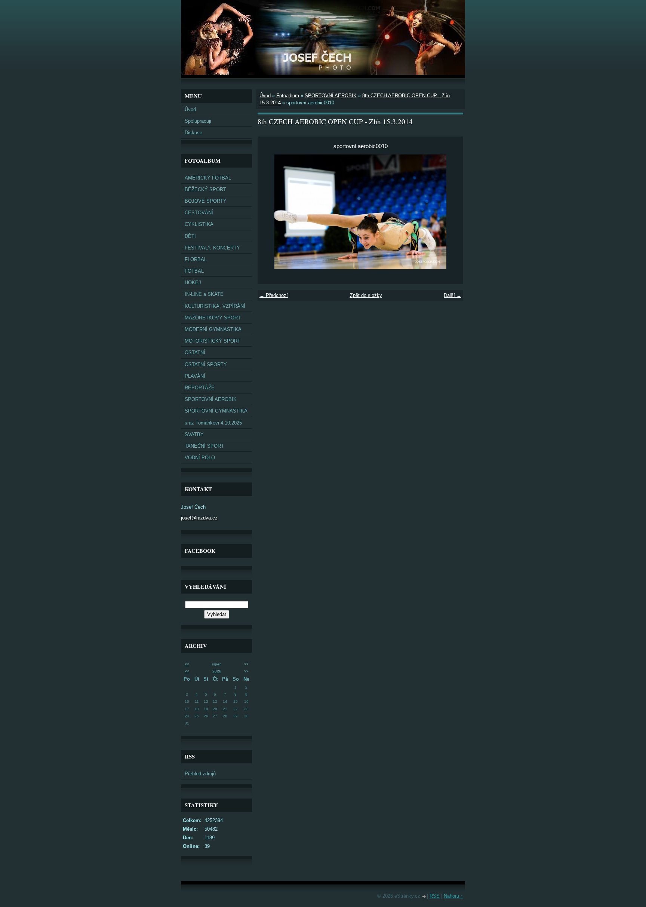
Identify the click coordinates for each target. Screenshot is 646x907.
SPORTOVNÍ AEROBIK (211, 399)
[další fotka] (451, 211)
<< (187, 664)
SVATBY (194, 434)
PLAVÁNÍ (195, 376)
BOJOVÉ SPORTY (206, 201)
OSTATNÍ (195, 352)
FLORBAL (196, 259)
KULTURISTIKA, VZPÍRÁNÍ (215, 306)
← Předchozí (273, 295)
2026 (216, 671)
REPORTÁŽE (200, 387)
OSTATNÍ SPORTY (206, 364)
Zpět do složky (366, 295)
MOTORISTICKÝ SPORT (212, 341)
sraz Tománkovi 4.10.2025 (213, 423)
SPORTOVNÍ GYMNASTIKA (216, 411)
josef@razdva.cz (199, 518)
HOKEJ (193, 282)
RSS (435, 896)
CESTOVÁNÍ (199, 212)
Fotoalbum (287, 95)
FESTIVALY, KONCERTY (212, 248)
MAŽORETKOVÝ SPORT (213, 318)
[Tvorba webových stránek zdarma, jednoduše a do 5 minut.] (424, 896)
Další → (452, 295)
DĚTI (190, 236)
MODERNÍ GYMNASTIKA (213, 329)
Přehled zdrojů (200, 773)
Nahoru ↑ (453, 896)
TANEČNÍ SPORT (204, 446)
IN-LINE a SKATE (204, 294)
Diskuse (193, 132)
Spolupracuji (198, 121)
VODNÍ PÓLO (200, 457)
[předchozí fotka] (269, 211)
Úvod (190, 109)
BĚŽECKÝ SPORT (205, 189)
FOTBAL (194, 271)
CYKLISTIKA (199, 224)
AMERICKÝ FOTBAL (208, 178)
